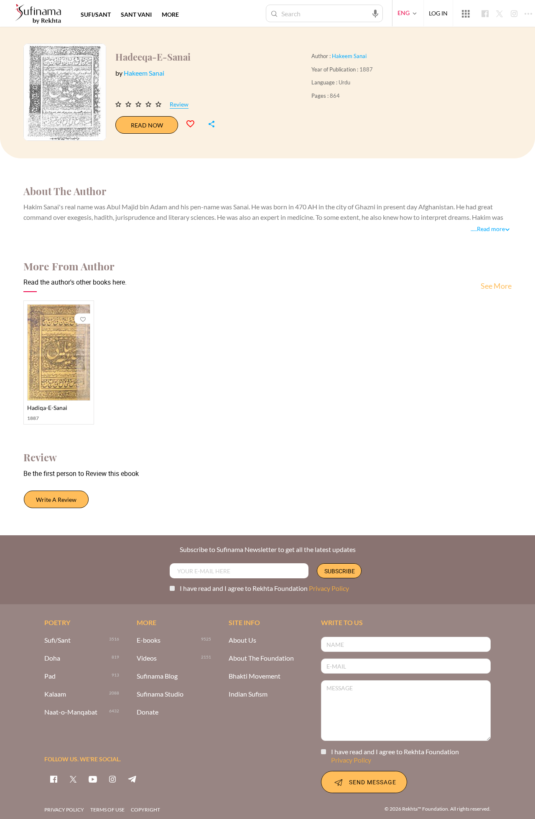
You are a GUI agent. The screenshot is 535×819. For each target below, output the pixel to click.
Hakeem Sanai (349, 56)
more (170, 14)
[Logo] (38, 14)
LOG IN (438, 13)
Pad (50, 676)
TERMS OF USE (107, 809)
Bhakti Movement (254, 676)
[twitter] (73, 779)
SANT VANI (136, 14)
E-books (148, 640)
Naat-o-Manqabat (70, 712)
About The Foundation (261, 658)
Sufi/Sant (57, 640)
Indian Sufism (248, 694)
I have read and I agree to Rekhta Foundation (264, 588)
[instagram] (112, 779)
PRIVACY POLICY (64, 809)
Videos (147, 658)
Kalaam (55, 694)
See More (496, 286)
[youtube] (92, 779)
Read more (491, 228)
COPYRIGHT (145, 809)
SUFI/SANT (96, 14)
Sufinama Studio (160, 694)
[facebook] (53, 779)
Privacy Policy (329, 588)
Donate (147, 712)
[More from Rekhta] (465, 13)
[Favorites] (194, 123)
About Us (242, 640)
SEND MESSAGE (372, 782)
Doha (52, 658)
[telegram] (132, 779)
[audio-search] (375, 13)
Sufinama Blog (157, 676)
